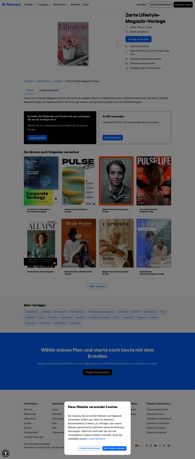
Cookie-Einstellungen (89, 448)
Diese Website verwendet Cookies (92, 407)
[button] (6, 453)
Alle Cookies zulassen (114, 448)
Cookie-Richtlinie (96, 438)
